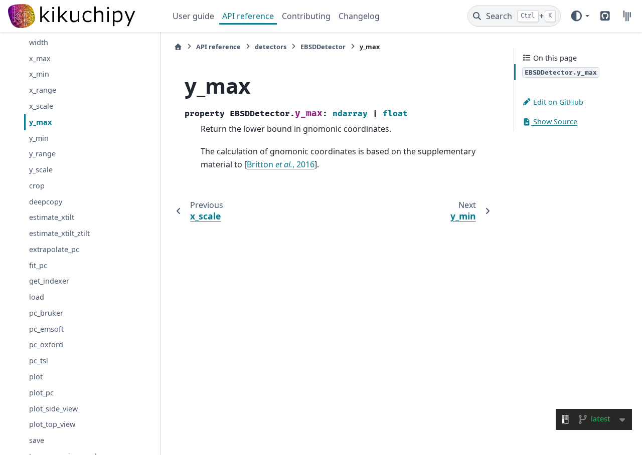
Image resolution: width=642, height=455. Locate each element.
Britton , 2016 (280, 164)
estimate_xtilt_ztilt (59, 233)
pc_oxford (46, 344)
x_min (39, 74)
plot (36, 376)
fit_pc (38, 265)
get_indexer (49, 281)
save (36, 440)
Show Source (554, 121)
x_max (40, 58)
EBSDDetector (323, 46)
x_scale (41, 106)
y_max (40, 122)
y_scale (41, 169)
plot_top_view (52, 424)
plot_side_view (53, 408)
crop (37, 185)
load (36, 297)
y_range (42, 153)
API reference (248, 16)
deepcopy (45, 201)
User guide (193, 16)
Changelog (359, 16)
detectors (270, 46)
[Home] (178, 47)
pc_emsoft (46, 329)
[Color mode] (579, 16)
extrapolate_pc (54, 249)
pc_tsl (38, 360)
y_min (39, 138)
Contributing (306, 16)
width (38, 42)
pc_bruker (46, 313)
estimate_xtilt (51, 217)
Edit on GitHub (557, 102)
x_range (42, 90)
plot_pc (41, 392)
